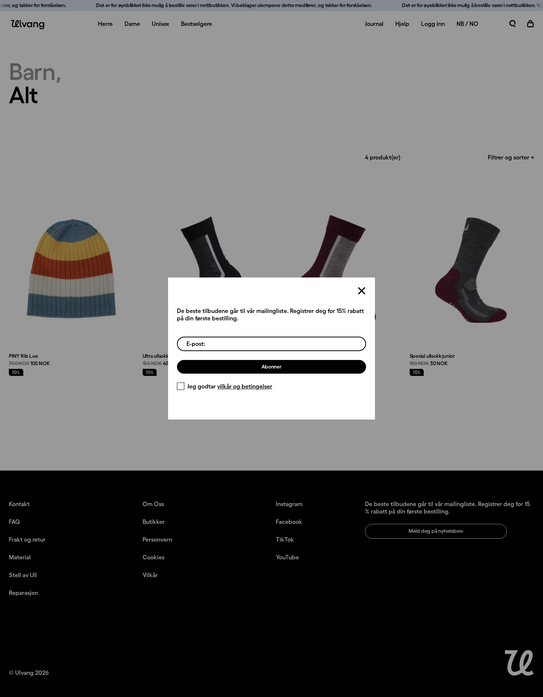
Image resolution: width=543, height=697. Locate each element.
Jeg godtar (229, 386)
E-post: (196, 343)
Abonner (271, 367)
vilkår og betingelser (244, 386)
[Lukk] (361, 290)
